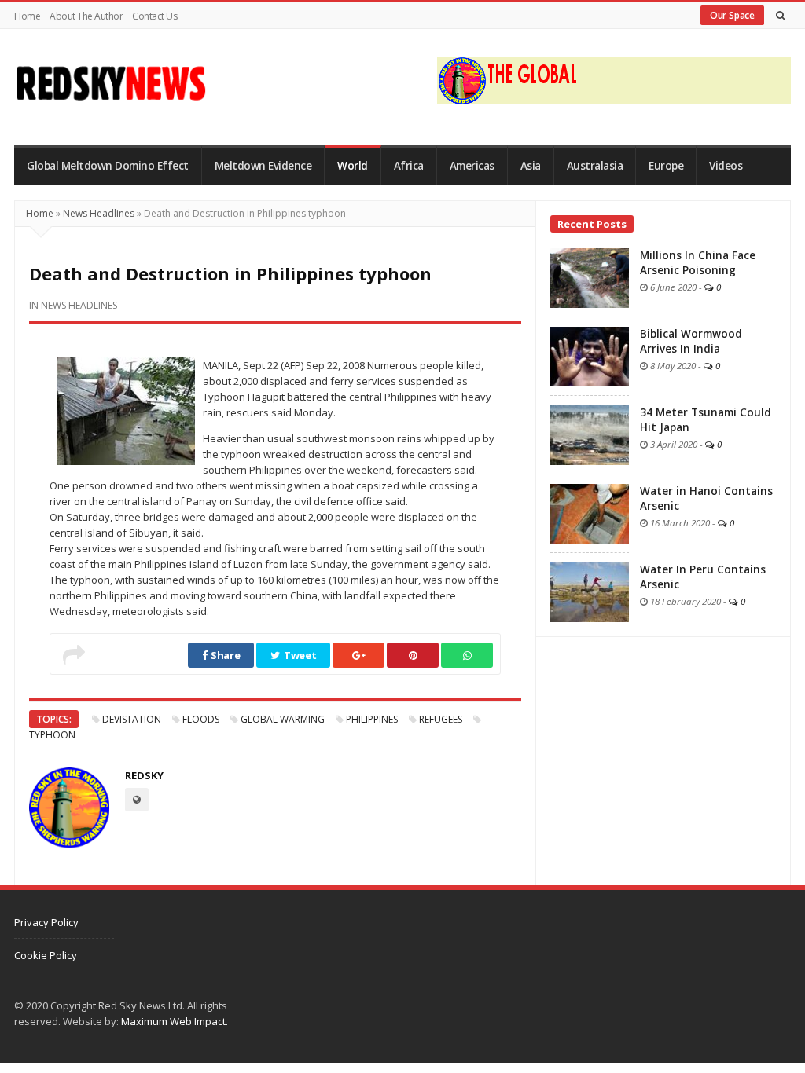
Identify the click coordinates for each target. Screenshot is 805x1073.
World (352, 166)
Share (224, 655)
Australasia (595, 166)
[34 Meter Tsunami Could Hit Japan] (589, 434)
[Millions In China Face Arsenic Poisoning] (589, 276)
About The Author (86, 16)
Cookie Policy (45, 955)
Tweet (298, 655)
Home (27, 16)
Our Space (732, 15)
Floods (200, 719)
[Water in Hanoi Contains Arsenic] (589, 512)
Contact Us (154, 16)
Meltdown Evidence (263, 166)
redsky (144, 775)
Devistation (131, 719)
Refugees (440, 719)
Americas (472, 166)
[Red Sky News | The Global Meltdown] (110, 83)
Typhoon (52, 735)
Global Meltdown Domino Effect (108, 166)
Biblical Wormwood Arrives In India (691, 341)
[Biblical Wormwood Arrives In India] (589, 355)
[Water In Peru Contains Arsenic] (589, 591)
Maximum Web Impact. (174, 1021)
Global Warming (283, 719)
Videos (725, 166)
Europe (666, 166)
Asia (530, 166)
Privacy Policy (46, 922)
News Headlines (98, 213)
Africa (409, 166)
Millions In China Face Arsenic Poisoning (697, 262)
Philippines (372, 719)
